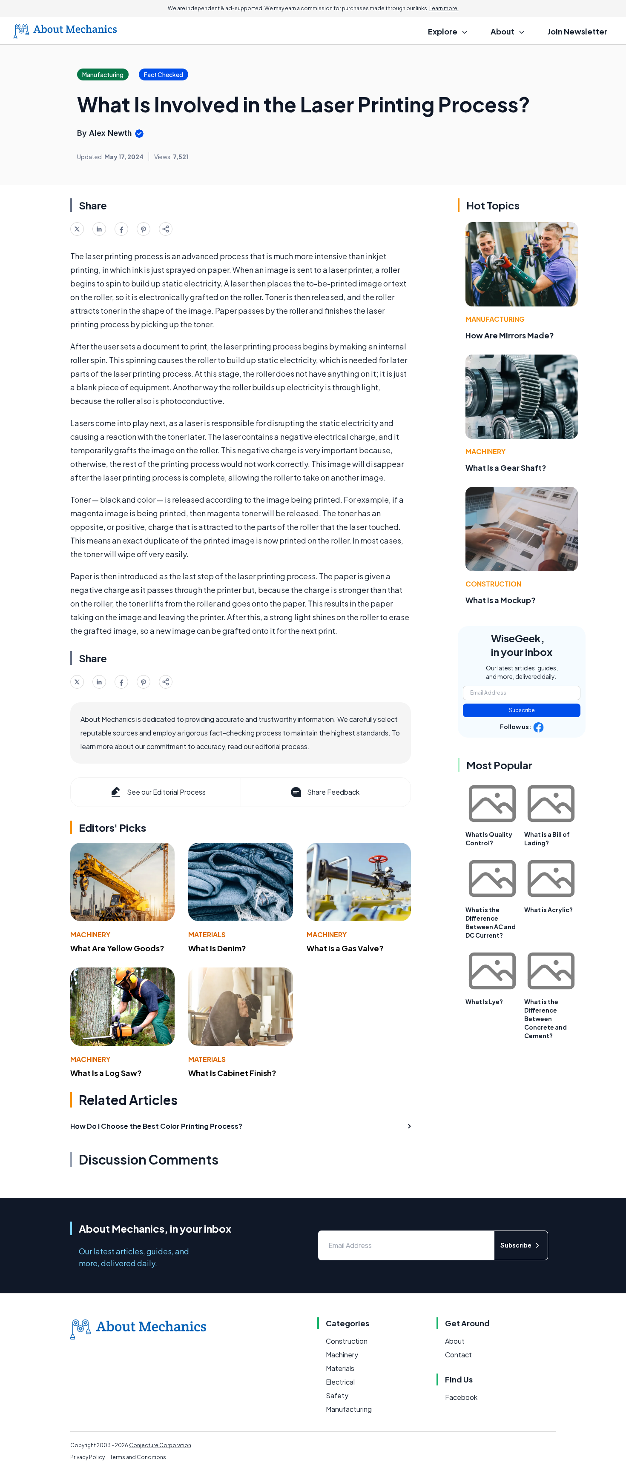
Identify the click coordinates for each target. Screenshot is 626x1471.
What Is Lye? (484, 1001)
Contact (458, 1354)
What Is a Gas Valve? (345, 948)
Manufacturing (495, 319)
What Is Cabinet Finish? (232, 1073)
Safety (337, 1395)
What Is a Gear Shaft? (505, 467)
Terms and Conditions (138, 1457)
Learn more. (444, 8)
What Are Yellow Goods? (117, 948)
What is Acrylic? (548, 909)
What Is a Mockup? (500, 600)
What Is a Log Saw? (106, 1073)
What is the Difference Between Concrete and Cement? (545, 1018)
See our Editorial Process (166, 791)
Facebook (461, 1397)
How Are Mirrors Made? (509, 335)
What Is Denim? (217, 948)
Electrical (340, 1381)
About (455, 1340)
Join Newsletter (577, 31)
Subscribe (522, 710)
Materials (207, 934)
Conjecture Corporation (160, 1445)
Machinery (90, 934)
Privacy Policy (87, 1457)
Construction (493, 583)
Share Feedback (333, 791)
